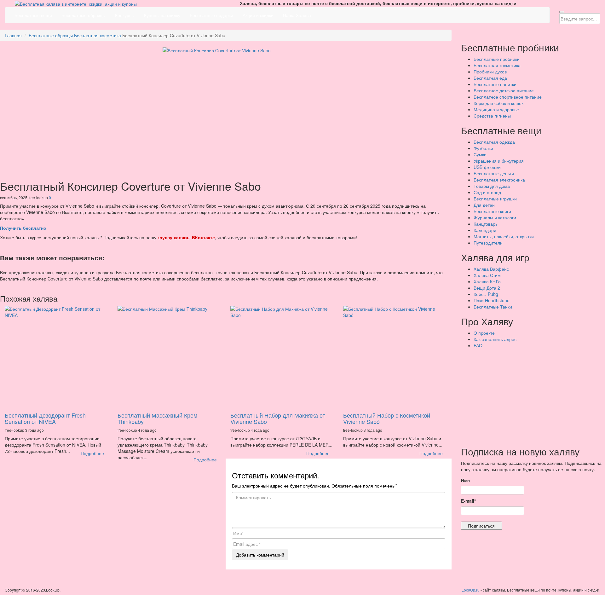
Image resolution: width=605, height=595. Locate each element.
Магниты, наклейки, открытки (504, 236)
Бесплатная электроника (499, 179)
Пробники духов (490, 71)
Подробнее (92, 453)
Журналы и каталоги (495, 217)
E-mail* (468, 501)
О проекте (484, 333)
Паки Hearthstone (492, 300)
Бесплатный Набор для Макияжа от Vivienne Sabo (277, 418)
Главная (13, 35)
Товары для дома (492, 186)
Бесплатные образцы (83, 15)
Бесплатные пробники (497, 59)
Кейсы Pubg (486, 294)
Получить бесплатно (23, 228)
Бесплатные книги (492, 211)
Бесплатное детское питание (504, 90)
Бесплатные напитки (495, 84)
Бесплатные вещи (33, 15)
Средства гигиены (492, 116)
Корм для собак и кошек (498, 103)
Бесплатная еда (490, 78)
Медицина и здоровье (496, 109)
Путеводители (488, 243)
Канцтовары (486, 224)
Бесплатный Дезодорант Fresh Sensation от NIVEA (45, 418)
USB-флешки (487, 167)
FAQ (478, 345)
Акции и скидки (258, 15)
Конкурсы (125, 15)
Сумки (480, 154)
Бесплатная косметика (97, 35)
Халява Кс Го (487, 281)
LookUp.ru (471, 589)
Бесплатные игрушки (495, 198)
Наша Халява (297, 15)
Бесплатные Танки (493, 306)
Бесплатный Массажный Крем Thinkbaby (157, 418)
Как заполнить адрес (495, 339)
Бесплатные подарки (211, 15)
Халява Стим (487, 275)
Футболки (483, 148)
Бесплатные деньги (494, 173)
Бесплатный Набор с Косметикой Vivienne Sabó (386, 418)
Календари (485, 230)
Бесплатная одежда (494, 142)
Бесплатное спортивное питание (508, 97)
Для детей (484, 205)
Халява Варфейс (491, 269)
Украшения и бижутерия (499, 161)
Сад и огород (487, 192)
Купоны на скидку (162, 15)
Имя (465, 480)
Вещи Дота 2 (487, 288)
